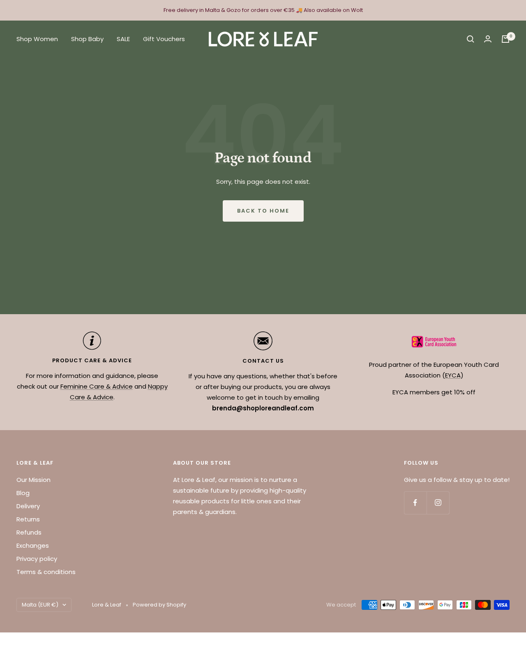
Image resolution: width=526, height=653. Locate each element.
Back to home (263, 211)
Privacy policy (36, 558)
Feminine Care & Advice (96, 386)
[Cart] (505, 39)
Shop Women (37, 39)
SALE (123, 39)
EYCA (453, 375)
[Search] (470, 39)
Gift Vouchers (164, 39)
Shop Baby (87, 39)
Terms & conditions (46, 571)
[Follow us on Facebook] (415, 502)
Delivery (28, 506)
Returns (28, 519)
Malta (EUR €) (40, 605)
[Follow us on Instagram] (438, 502)
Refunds (29, 532)
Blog (23, 493)
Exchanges (32, 545)
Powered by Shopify (159, 605)
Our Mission (33, 479)
